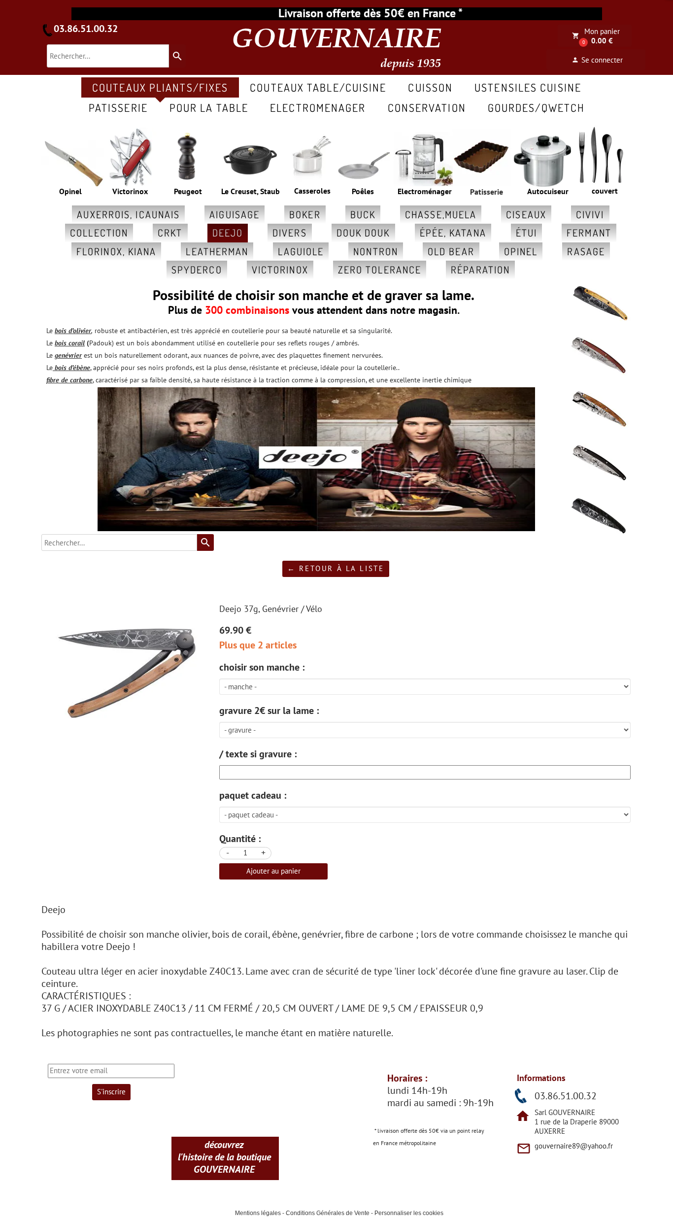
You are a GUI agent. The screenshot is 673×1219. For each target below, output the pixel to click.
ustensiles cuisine (527, 87)
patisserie (118, 107)
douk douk (363, 232)
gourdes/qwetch (536, 107)
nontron (375, 251)
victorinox (280, 269)
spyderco (196, 269)
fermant (589, 232)
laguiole (301, 251)
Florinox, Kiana (116, 251)
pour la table (208, 107)
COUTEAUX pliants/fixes (160, 87)
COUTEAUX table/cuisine (318, 87)
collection (99, 232)
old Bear (451, 251)
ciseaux (526, 214)
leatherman (217, 251)
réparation (480, 269)
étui (526, 232)
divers (289, 232)
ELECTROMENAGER (318, 107)
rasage (586, 251)
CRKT (170, 232)
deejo (227, 232)
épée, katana (453, 232)
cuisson (430, 87)
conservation (427, 107)
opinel (521, 251)
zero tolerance (379, 269)
